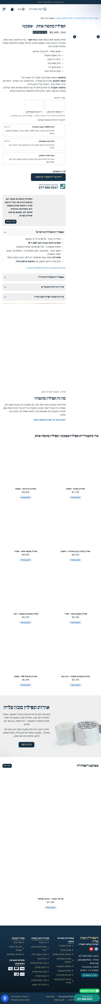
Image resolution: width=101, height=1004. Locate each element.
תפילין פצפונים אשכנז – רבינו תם (75, 676)
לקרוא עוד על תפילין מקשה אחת (50, 419)
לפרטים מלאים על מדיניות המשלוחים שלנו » (46, 267)
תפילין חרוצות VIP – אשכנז (25, 676)
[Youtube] (91, 949)
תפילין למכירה (81, 18)
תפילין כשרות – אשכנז (75, 488)
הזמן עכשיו (75, 497)
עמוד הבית (94, 18)
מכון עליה (89, 940)
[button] (74, 36)
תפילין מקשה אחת (64, 18)
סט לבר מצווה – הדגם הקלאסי (50, 898)
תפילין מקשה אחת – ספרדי (25, 551)
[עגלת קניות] (12, 8)
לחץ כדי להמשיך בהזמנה (48, 177)
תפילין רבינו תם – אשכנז (25, 488)
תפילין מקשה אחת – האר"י (75, 613)
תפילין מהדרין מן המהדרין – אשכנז (75, 551)
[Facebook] (96, 949)
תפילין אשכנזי (69, 436)
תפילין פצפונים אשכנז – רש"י (25, 613)
